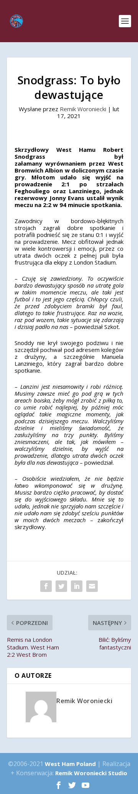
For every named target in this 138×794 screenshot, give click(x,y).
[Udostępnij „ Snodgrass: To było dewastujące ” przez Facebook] (46, 586)
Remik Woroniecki (83, 109)
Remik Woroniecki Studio (91, 773)
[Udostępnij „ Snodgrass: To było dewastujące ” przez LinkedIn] (76, 586)
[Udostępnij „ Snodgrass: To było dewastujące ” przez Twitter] (61, 586)
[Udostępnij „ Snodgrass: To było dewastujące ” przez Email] (92, 586)
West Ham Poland (70, 764)
